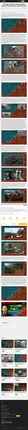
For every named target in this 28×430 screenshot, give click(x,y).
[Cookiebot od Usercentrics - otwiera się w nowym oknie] (24, 205)
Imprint (26, 428)
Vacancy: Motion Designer (4, 410)
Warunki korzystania (19, 428)
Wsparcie (2, 404)
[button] (25, 1)
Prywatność (23, 428)
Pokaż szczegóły (23, 221)
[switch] (11, 219)
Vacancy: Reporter (3, 407)
